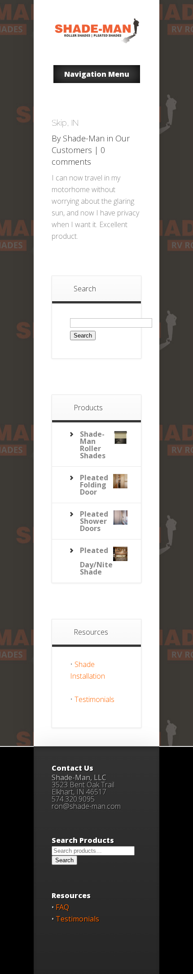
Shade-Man (84, 138)
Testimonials (94, 699)
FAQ (62, 907)
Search (64, 860)
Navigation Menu (96, 74)
